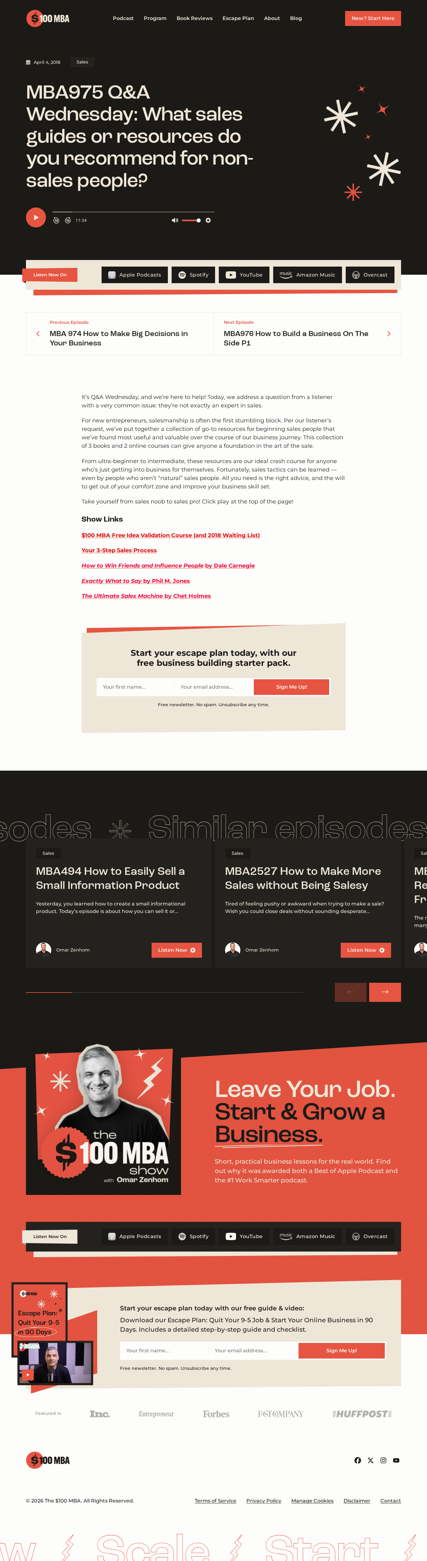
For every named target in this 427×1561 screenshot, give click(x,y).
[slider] (165, 992)
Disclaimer (357, 1501)
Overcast (376, 275)
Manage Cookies (312, 1501)
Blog (296, 18)
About (272, 18)
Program (155, 18)
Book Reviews (195, 18)
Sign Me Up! (291, 687)
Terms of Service (215, 1501)
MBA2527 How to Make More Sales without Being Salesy (303, 879)
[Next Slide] (385, 992)
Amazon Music (315, 275)
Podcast (123, 18)
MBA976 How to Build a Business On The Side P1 (296, 338)
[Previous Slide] (351, 992)
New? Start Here (373, 18)
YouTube (251, 275)
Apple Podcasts (140, 275)
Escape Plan (238, 18)
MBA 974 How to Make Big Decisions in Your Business (119, 338)
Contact (390, 1501)
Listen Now (172, 950)
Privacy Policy (263, 1501)
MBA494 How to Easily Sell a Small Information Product (110, 879)
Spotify (199, 275)
